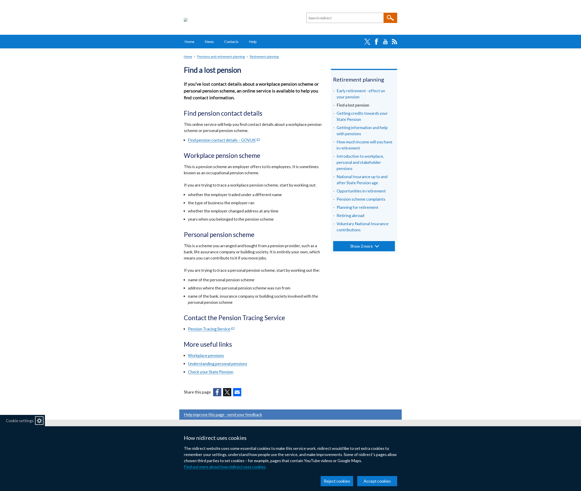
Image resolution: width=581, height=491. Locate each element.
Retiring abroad (350, 215)
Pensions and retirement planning (221, 56)
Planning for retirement (357, 207)
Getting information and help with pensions (362, 130)
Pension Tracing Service (211, 328)
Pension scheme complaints (361, 199)
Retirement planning (264, 56)
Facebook (376, 41)
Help (253, 41)
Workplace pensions (206, 355)
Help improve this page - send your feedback (223, 414)
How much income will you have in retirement (364, 144)
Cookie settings (20, 420)
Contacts (231, 41)
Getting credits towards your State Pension (362, 116)
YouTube (385, 41)
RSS (394, 41)
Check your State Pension (210, 371)
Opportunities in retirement (361, 190)
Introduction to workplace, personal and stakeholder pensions (360, 162)
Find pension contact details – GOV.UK (224, 139)
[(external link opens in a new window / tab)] (217, 392)
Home (189, 41)
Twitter (367, 41)
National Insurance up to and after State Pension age (362, 179)
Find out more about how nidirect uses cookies (225, 466)
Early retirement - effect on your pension (361, 93)
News (209, 41)
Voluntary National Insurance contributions (363, 226)
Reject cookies (337, 481)
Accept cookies (377, 481)
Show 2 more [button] (361, 246)
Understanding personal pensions (217, 363)
